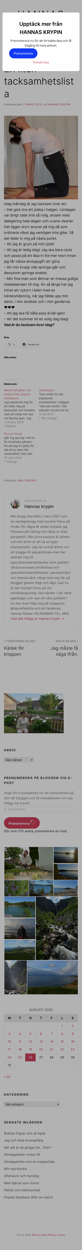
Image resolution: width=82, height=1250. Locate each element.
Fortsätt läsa (41, 62)
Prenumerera (23, 53)
